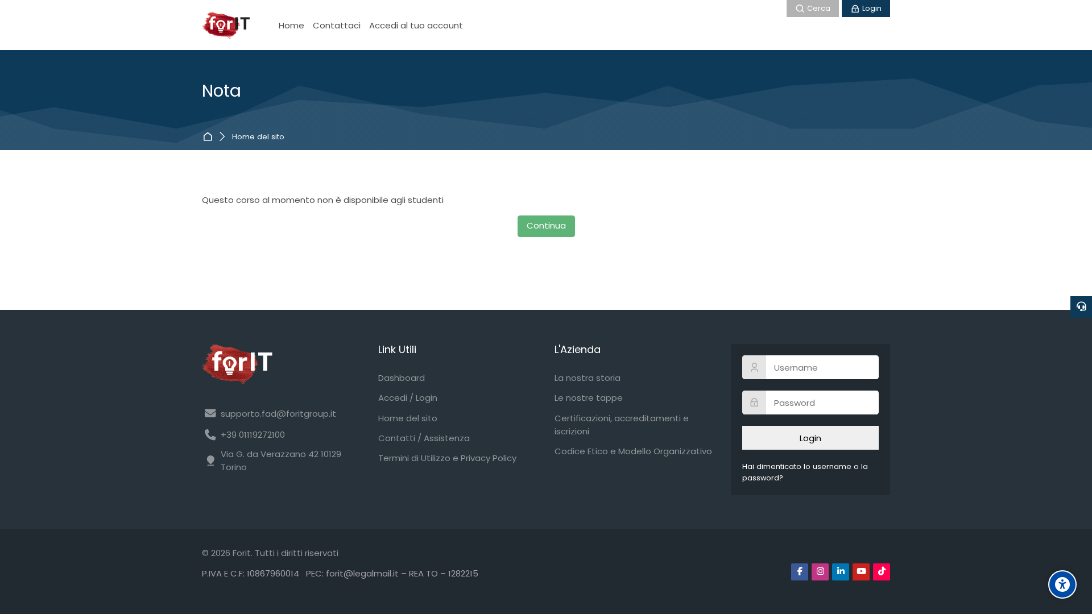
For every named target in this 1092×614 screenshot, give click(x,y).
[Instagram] (820, 571)
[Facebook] (799, 571)
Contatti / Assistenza (424, 438)
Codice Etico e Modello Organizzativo (633, 451)
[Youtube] (861, 571)
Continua (546, 225)
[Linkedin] (840, 571)
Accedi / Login (407, 398)
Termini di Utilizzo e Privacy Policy (447, 458)
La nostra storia (588, 378)
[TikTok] (881, 571)
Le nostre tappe (589, 398)
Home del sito (258, 137)
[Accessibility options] (1062, 584)
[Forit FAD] (226, 25)
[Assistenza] (1081, 307)
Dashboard (209, 136)
